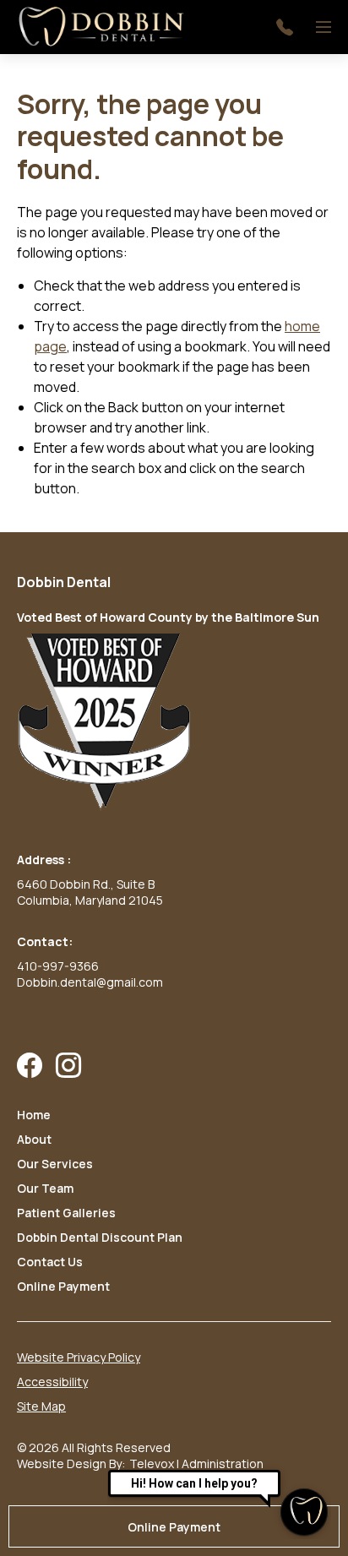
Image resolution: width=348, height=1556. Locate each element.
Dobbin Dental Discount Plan (99, 1237)
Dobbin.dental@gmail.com (90, 982)
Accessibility (52, 1382)
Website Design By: (71, 1463)
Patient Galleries (66, 1213)
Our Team (45, 1188)
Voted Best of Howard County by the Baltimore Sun (168, 617)
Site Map (41, 1406)
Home (34, 1115)
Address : (44, 859)
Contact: (45, 941)
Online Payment (63, 1286)
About (34, 1139)
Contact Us (50, 1262)
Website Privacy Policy (78, 1357)
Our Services (55, 1164)
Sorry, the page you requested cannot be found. (150, 136)
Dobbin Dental (64, 582)
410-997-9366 (58, 966)
